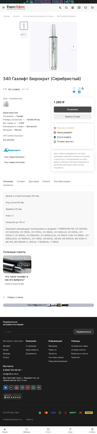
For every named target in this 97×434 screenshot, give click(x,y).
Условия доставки (79, 346)
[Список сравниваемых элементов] (79, 7)
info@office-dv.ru (10, 374)
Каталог (6, 346)
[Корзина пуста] (92, 7)
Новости (52, 350)
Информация (55, 341)
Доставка (34, 181)
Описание (8, 181)
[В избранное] (74, 88)
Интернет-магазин (13, 341)
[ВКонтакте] (5, 387)
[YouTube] (27, 387)
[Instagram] (16, 387)
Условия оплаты (78, 350)
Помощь (75, 341)
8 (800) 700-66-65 (12, 370)
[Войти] (72, 7)
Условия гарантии (65, 141)
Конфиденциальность (12, 419)
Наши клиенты (32, 350)
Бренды (6, 353)
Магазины (52, 346)
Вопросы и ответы (79, 353)
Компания (31, 341)
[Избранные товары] (85, 7)
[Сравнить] (79, 88)
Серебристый (6, 104)
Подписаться (84, 331)
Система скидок (62, 181)
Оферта (29, 419)
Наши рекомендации (57, 361)
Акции (5, 350)
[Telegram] (22, 387)
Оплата (46, 181)
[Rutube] (11, 387)
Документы (31, 353)
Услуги (6, 357)
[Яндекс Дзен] (38, 387)
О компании (31, 346)
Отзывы (21, 181)
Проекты (52, 353)
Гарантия (75, 357)
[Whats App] (33, 387)
